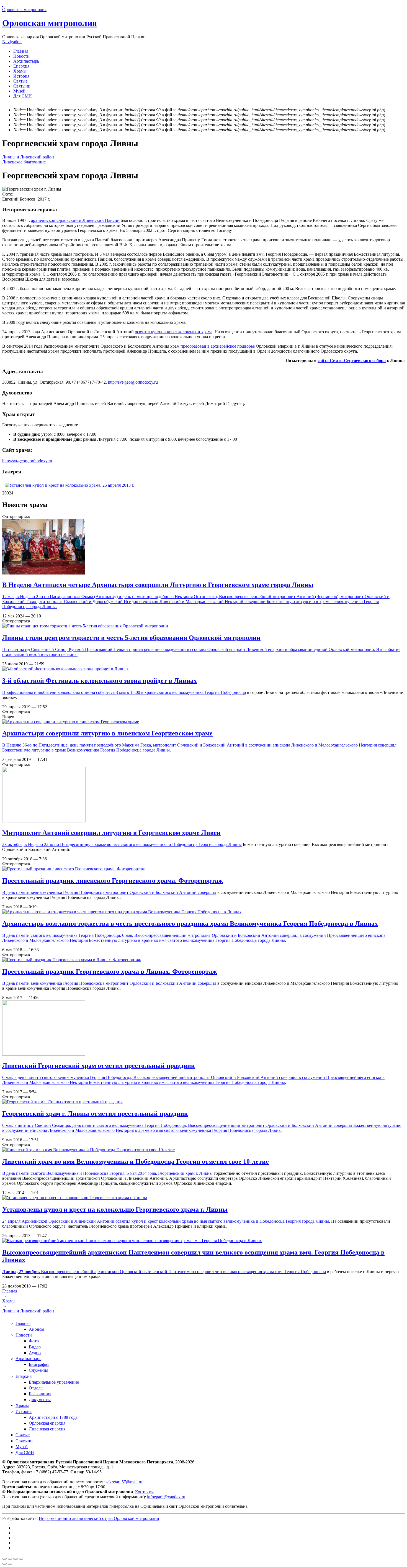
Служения (38, 1370)
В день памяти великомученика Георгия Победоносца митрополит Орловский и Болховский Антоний (100, 892)
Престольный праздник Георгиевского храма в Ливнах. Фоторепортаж (109, 971)
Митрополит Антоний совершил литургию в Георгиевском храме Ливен (111, 832)
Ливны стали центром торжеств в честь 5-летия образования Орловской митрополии (131, 637)
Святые (20, 81)
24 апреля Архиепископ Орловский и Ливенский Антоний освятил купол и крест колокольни (92, 1221)
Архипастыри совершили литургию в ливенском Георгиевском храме (107, 733)
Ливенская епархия (47, 1429)
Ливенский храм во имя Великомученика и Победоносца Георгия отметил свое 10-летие (135, 1161)
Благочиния (40, 1393)
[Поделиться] (10, 1559)
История (21, 76)
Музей (19, 91)
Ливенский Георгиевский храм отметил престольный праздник (98, 1065)
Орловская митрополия (49, 23)
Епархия (21, 66)
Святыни (21, 86)
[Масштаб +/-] (21, 1559)
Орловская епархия (47, 1423)
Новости (21, 56)
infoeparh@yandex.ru (166, 1496)
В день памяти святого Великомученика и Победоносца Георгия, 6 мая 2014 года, (80, 1173)
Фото (34, 1340)
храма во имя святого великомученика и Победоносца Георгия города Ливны (255, 1221)
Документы (40, 1399)
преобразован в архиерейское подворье (218, 346)
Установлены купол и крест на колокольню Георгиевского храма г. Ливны (115, 1209)
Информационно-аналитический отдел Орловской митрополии (99, 1518)
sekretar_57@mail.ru (124, 1481)
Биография (39, 1364)
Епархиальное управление (54, 1382)
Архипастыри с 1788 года (53, 1417)
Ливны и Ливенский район (28, 157)
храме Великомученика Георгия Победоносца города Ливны (112, 750)
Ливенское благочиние (24, 162)
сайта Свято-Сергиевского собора (352, 360)
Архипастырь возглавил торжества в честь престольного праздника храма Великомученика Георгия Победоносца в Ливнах (190, 923)
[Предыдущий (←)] (4, 1564)
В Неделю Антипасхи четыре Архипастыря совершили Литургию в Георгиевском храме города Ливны (157, 584)
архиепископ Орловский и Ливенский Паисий (75, 220)
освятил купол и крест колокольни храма (173, 331)
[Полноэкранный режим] (15, 1559)
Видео (35, 1347)
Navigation (12, 41)
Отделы (36, 1388)
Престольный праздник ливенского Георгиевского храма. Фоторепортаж (112, 880)
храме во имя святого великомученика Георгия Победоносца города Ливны (213, 940)
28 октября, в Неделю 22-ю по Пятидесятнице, (46, 844)
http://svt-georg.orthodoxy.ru (133, 382)
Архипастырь (26, 61)
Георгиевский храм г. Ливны (185, 1173)
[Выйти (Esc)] (4, 1559)
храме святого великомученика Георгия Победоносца (195, 692)
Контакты (144, 1491)
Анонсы (36, 1329)
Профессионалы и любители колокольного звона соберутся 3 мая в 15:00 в (73, 692)
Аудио (35, 1352)
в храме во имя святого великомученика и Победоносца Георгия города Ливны (166, 844)
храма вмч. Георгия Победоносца (294, 1271)
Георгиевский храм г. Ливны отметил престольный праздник (95, 1113)
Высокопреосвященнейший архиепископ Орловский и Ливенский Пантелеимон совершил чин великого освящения (132, 1271)
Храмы (20, 71)
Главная (20, 51)
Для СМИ (22, 96)
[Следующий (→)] (10, 1564)
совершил (207, 892)
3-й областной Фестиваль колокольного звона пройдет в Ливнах (99, 680)
